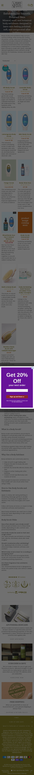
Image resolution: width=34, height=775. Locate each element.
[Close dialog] (32, 368)
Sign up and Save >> (17, 397)
